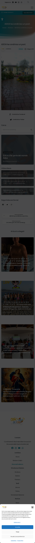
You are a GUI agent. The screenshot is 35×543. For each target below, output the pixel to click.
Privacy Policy (20, 540)
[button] (32, 507)
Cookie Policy (13, 540)
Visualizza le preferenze (17, 536)
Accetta (17, 527)
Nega (17, 532)
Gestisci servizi (17, 522)
